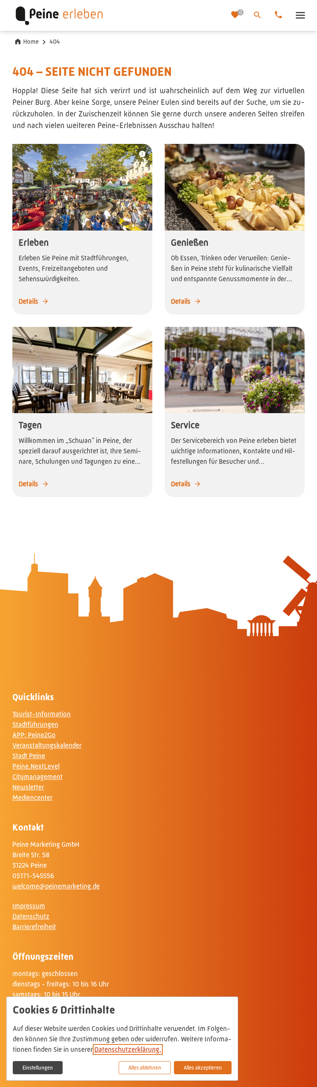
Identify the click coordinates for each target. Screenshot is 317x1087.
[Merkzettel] (235, 15)
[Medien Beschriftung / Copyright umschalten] (142, 154)
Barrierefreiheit (34, 927)
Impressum (28, 906)
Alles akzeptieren (203, 1068)
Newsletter (28, 787)
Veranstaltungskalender (47, 745)
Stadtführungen (35, 724)
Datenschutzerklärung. (127, 1049)
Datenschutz (30, 916)
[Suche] (257, 15)
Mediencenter (32, 798)
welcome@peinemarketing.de (56, 886)
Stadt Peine (28, 756)
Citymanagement (37, 777)
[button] (300, 15)
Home (31, 41)
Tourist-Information (41, 714)
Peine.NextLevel (36, 766)
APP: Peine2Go (34, 735)
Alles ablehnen (144, 1068)
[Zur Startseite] (118, 15)
